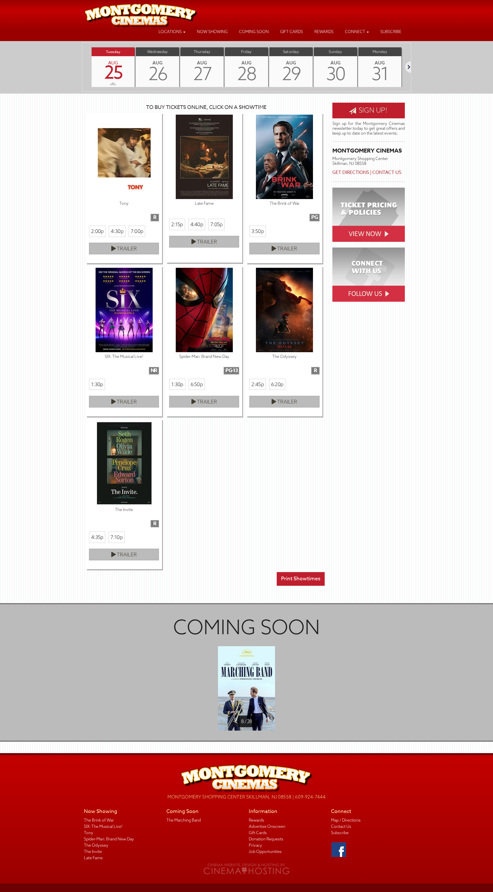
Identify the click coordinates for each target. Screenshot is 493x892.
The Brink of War (99, 820)
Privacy (255, 845)
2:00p (97, 231)
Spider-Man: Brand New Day (109, 839)
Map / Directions (346, 820)
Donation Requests (266, 839)
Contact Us (386, 172)
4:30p (117, 231)
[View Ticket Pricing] (368, 215)
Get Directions (350, 172)
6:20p (277, 384)
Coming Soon (254, 31)
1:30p (97, 384)
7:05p (216, 224)
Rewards (324, 31)
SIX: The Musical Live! (103, 826)
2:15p (177, 224)
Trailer (126, 248)
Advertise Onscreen (267, 826)
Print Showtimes (300, 579)
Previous (82, 67)
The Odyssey (96, 845)
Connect (355, 31)
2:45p (257, 384)
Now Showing (212, 31)
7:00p (137, 231)
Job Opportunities (265, 851)
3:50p (257, 231)
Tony (88, 832)
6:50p (197, 384)
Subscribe (390, 31)
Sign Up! (372, 110)
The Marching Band (183, 820)
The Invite (93, 851)
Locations (171, 31)
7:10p (116, 537)
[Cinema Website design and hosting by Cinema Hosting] (246, 868)
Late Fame (93, 857)
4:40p (196, 224)
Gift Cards (291, 31)
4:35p (97, 537)
